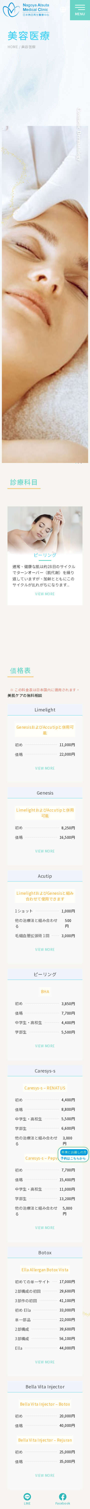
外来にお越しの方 (74, 1152)
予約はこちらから (73, 1158)
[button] (63, 9)
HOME (13, 46)
